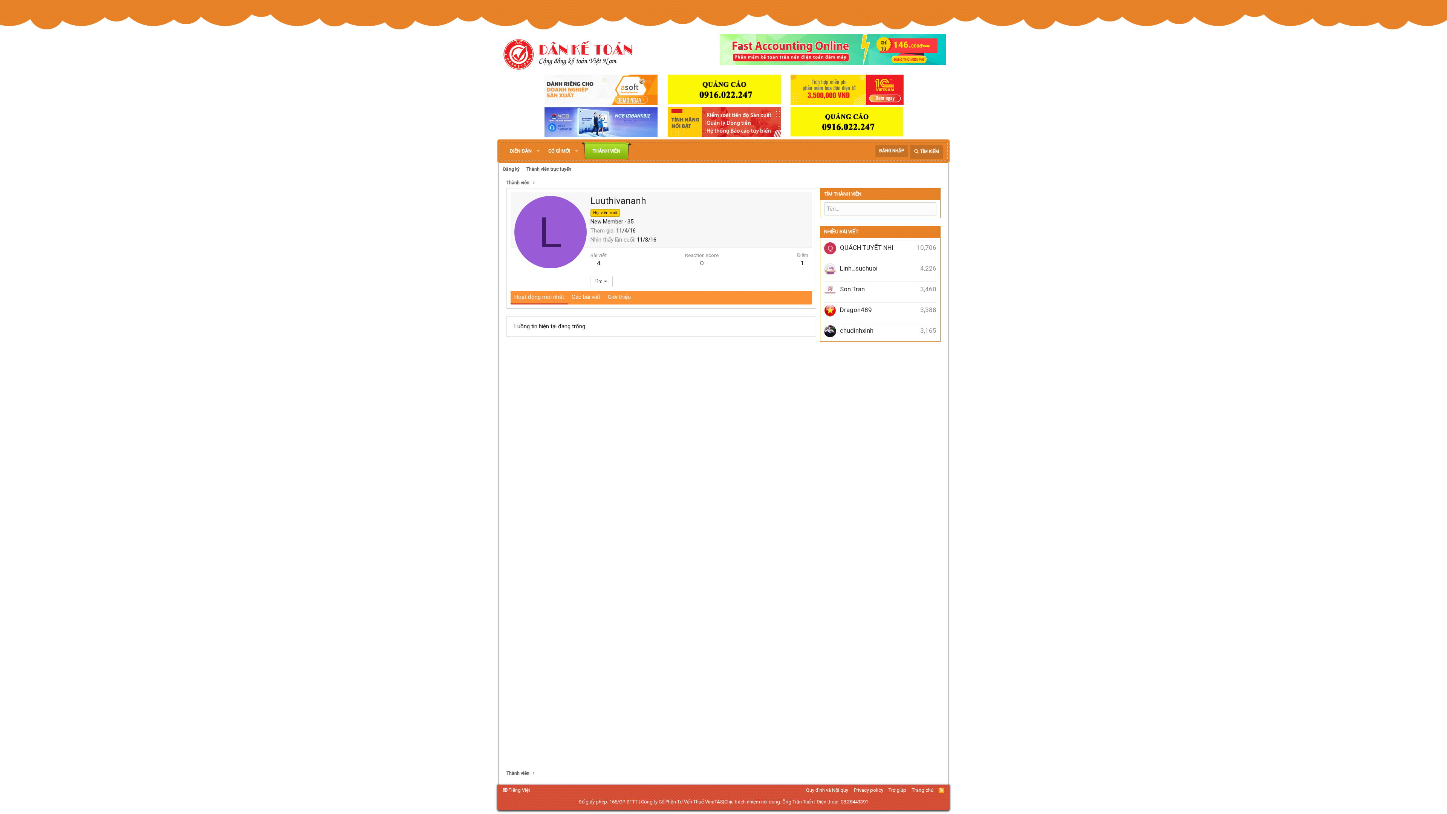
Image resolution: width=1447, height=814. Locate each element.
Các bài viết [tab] (586, 297)
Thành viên (606, 151)
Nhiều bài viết (841, 231)
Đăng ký (511, 169)
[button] (538, 151)
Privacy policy (868, 790)
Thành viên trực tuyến (548, 169)
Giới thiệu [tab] (619, 297)
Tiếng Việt (519, 790)
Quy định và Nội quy (827, 790)
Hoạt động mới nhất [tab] (539, 297)
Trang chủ (922, 790)
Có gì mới (559, 151)
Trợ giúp (897, 790)
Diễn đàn (521, 151)
